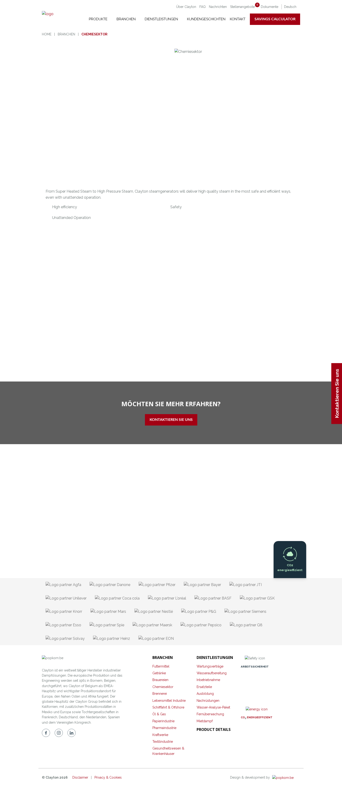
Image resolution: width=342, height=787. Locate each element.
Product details (214, 729)
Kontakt (237, 19)
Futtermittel (160, 666)
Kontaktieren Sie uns (171, 420)
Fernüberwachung (210, 714)
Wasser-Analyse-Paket (213, 707)
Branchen (127, 19)
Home (46, 34)
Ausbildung (205, 693)
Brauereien (160, 680)
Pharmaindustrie (164, 728)
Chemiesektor (162, 687)
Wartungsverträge (210, 666)
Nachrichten (218, 7)
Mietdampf (205, 721)
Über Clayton (186, 7)
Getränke (159, 673)
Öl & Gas (159, 714)
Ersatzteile (204, 687)
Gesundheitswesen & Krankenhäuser (168, 750)
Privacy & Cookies (108, 777)
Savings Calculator (275, 19)
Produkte (98, 19)
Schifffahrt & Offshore (168, 707)
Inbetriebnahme (208, 680)
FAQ (202, 7)
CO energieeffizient (256, 717)
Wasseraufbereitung (212, 673)
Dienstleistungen (162, 19)
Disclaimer (80, 777)
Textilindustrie (162, 741)
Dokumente (269, 7)
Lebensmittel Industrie (169, 700)
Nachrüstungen (208, 700)
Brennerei (159, 693)
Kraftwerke (160, 735)
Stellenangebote (244, 7)
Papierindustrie (163, 721)
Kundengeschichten (206, 19)
